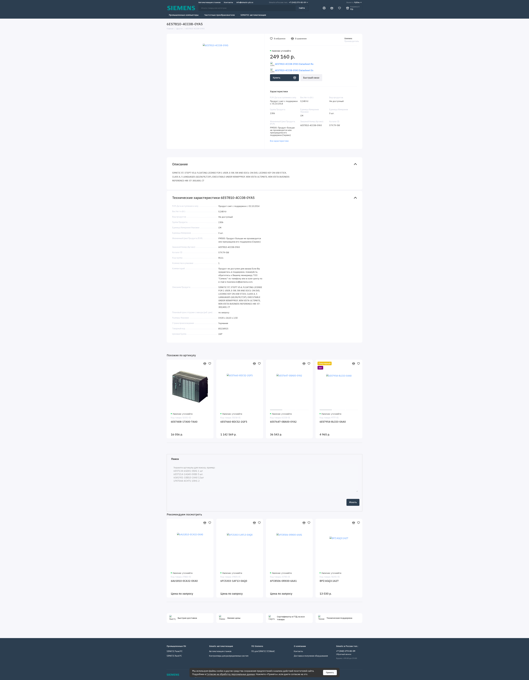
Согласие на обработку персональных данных (231, 674)
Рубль (353, 2)
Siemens (348, 38)
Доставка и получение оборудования (311, 656)
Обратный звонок (343, 654)
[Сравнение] (331, 8)
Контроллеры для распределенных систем (228, 656)
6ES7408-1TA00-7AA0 (184, 421)
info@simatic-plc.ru (244, 2)
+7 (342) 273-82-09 (287, 2)
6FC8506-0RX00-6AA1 (283, 580)
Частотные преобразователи (219, 15)
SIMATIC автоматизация (253, 15)
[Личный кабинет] (324, 8)
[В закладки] (209, 363)
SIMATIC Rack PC (174, 656)
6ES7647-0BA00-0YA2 (283, 421)
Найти (302, 8)
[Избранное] (339, 8)
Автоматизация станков (209, 2)
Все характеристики (279, 141)
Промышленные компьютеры (184, 15)
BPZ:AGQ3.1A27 (329, 580)
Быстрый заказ (311, 77)
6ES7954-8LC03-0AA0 (333, 421)
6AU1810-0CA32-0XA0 (184, 580)
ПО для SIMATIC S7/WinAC (263, 651)
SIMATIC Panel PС (175, 651)
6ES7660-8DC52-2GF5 (233, 421)
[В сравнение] (205, 363)
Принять (330, 672)
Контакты (228, 2)
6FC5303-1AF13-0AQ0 (233, 580)
